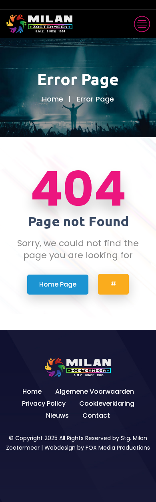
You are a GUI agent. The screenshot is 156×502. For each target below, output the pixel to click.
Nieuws (57, 415)
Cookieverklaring (106, 403)
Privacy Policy (44, 403)
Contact (96, 415)
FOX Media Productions (118, 448)
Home (52, 99)
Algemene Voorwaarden (94, 391)
